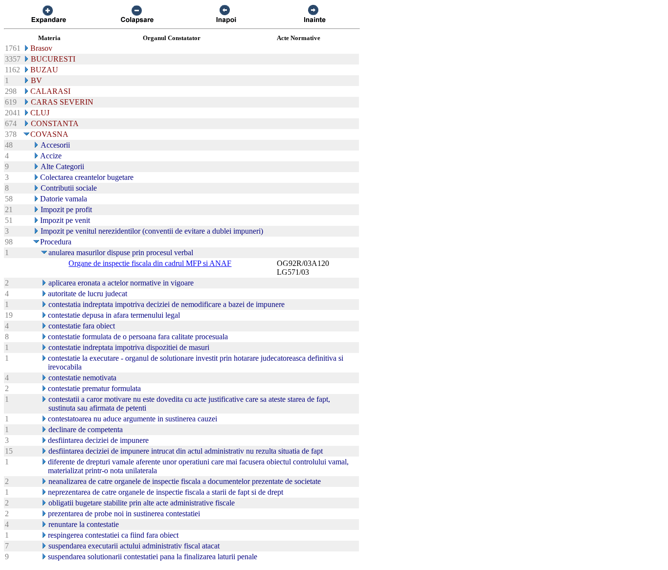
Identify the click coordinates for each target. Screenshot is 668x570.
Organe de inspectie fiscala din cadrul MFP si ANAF (149, 263)
